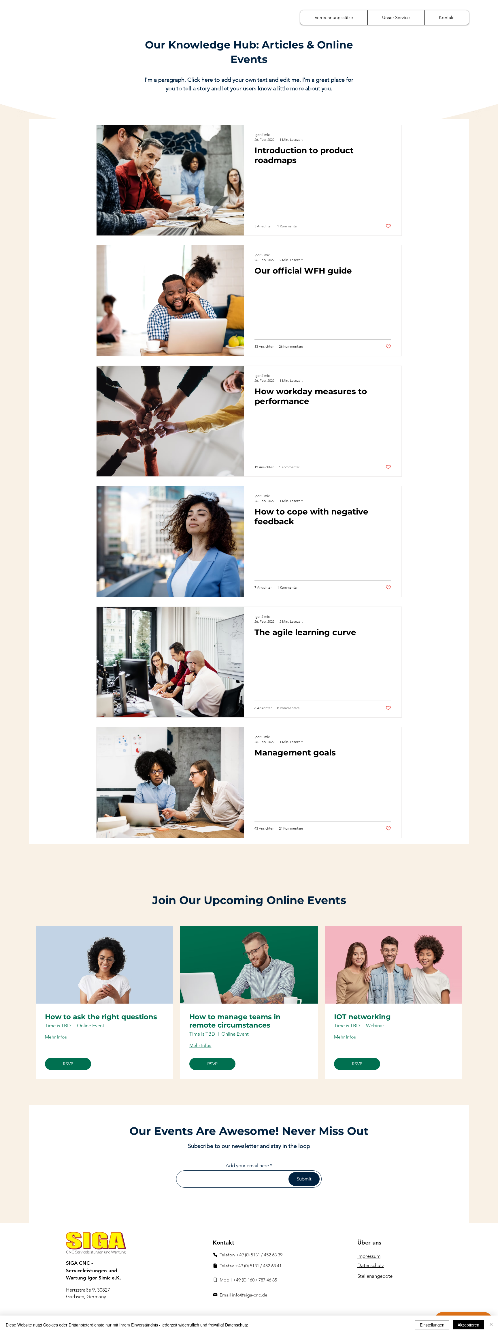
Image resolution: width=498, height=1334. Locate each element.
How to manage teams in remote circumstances (235, 1021)
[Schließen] (491, 1324)
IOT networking (362, 1017)
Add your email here (247, 1165)
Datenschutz (236, 1325)
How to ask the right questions (101, 1017)
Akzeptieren (468, 1325)
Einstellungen (432, 1325)
